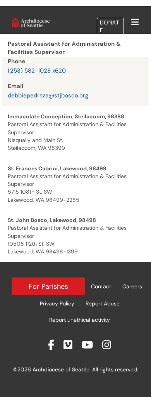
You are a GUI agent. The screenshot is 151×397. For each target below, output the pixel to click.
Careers (132, 286)
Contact (101, 286)
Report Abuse (103, 303)
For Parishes (48, 286)
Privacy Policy (57, 303)
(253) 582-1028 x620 (37, 71)
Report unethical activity (79, 319)
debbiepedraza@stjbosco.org (48, 95)
